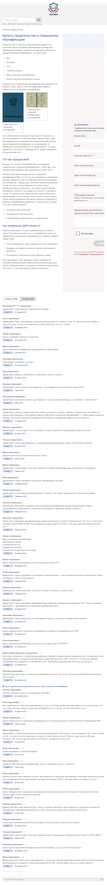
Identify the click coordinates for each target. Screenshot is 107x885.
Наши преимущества (33, 24)
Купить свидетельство (14, 30)
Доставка (12, 24)
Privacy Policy (83, 254)
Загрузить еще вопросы (13, 871)
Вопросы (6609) (12, 299)
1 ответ (7, 312)
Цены (5, 24)
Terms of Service (96, 254)
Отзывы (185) (28, 299)
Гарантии (20, 24)
